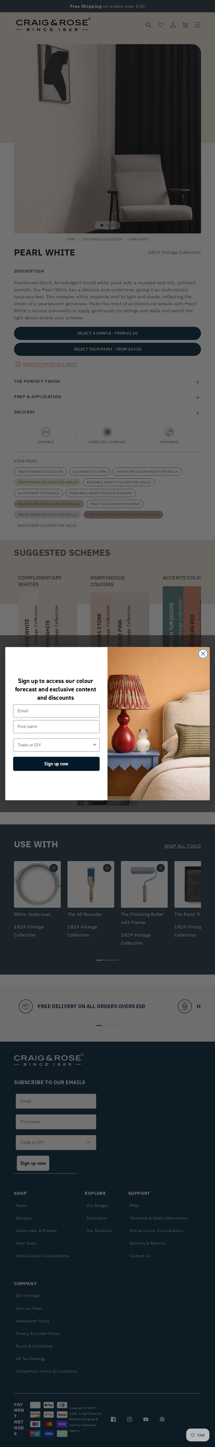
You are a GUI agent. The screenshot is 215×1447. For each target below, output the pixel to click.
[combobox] (55, 744)
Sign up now (56, 763)
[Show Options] (94, 744)
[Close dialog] (203, 653)
